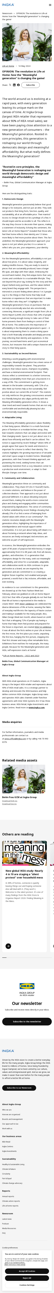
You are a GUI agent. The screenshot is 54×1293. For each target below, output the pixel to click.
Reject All (27, 1278)
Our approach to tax (10, 1124)
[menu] (50, 4)
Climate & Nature (9, 1169)
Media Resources (9, 1228)
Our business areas (11, 1136)
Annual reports (8, 1196)
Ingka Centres (7, 1146)
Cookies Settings (27, 1285)
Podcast (5, 1224)
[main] (27, 1270)
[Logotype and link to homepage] (8, 5)
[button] (27, 1021)
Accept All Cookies (27, 1271)
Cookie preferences (10, 1248)
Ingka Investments (9, 1151)
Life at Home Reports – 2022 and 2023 (21, 655)
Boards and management (12, 1119)
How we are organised (11, 1114)
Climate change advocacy (12, 1183)
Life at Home (8, 66)
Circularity (6, 1174)
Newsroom (7, 13)
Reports (6, 1191)
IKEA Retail (6, 1142)
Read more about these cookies (15, 1265)
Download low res (9, 804)
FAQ (4, 1233)
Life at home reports (10, 1206)
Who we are (6, 1110)
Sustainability (9, 1159)
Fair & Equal (6, 1178)
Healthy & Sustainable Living (13, 1164)
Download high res (9, 801)
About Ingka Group (11, 1104)
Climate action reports (11, 1201)
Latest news (7, 1219)
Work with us (7, 1128)
